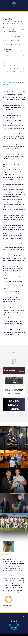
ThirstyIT (11, 635)
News (15, 23)
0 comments (21, 23)
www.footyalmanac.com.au (10, 338)
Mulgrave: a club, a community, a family (12, 44)
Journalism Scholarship (8, 23)
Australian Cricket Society (10, 21)
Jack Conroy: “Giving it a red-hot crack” (12, 33)
